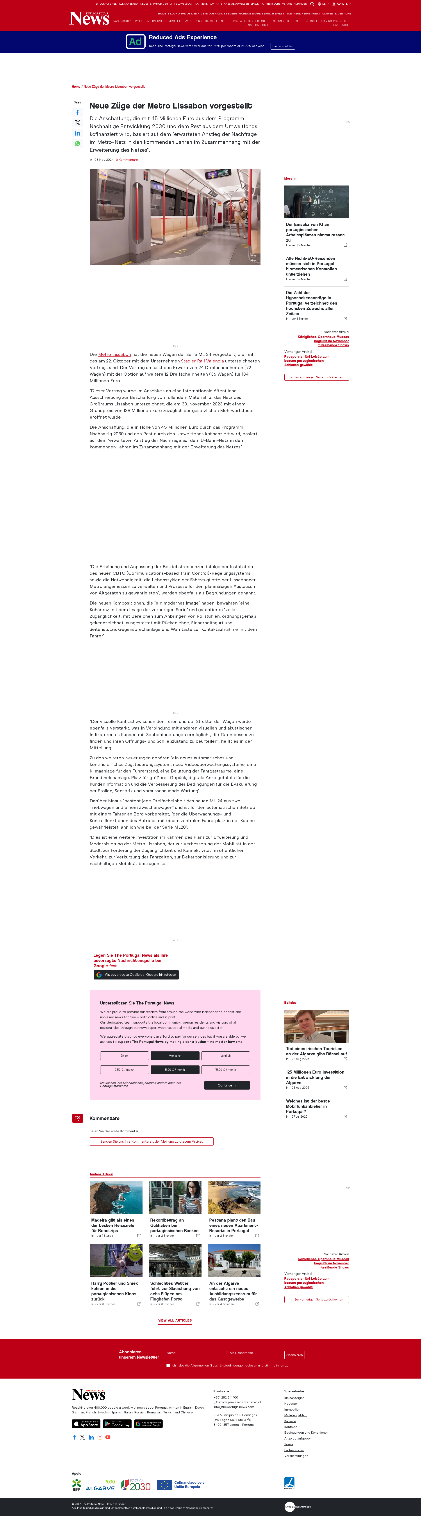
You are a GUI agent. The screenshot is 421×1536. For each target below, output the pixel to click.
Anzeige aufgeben (236, 3)
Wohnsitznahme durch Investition (265, 13)
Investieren (192, 21)
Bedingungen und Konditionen (306, 1432)
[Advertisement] (175, 311)
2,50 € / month (124, 1069)
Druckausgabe (106, 3)
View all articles (175, 1320)
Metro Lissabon (114, 354)
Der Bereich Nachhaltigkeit (258, 23)
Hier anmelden (283, 46)
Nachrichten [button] (122, 21)
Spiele (255, 3)
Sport (297, 21)
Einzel (124, 1055)
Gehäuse (208, 21)
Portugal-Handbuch (340, 23)
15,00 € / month (225, 1069)
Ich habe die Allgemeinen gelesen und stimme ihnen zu (230, 1365)
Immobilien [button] (189, 13)
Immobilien (160, 3)
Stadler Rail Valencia (202, 361)
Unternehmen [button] (155, 21)
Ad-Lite (342, 3)
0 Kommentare (127, 160)
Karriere (201, 3)
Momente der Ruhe (336, 13)
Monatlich (175, 1055)
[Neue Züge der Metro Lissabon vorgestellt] (175, 217)
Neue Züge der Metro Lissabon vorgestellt (114, 86)
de (324, 3)
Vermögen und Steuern (219, 13)
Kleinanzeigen (129, 3)
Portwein (239, 21)
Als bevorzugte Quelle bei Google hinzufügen (140, 974)
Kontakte (215, 3)
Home (162, 13)
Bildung (174, 13)
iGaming (326, 21)
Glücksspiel (311, 21)
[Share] (345, 245)
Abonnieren (294, 1355)
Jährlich (226, 1055)
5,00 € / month (175, 1069)
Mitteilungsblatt (181, 3)
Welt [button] (138, 21)
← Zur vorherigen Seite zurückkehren (317, 377)
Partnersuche (270, 3)
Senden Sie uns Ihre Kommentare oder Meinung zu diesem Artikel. (151, 1141)
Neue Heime (301, 13)
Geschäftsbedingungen (227, 1365)
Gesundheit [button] (281, 21)
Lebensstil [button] (222, 21)
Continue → (227, 1085)
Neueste (146, 3)
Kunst (316, 13)
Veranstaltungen (294, 3)
